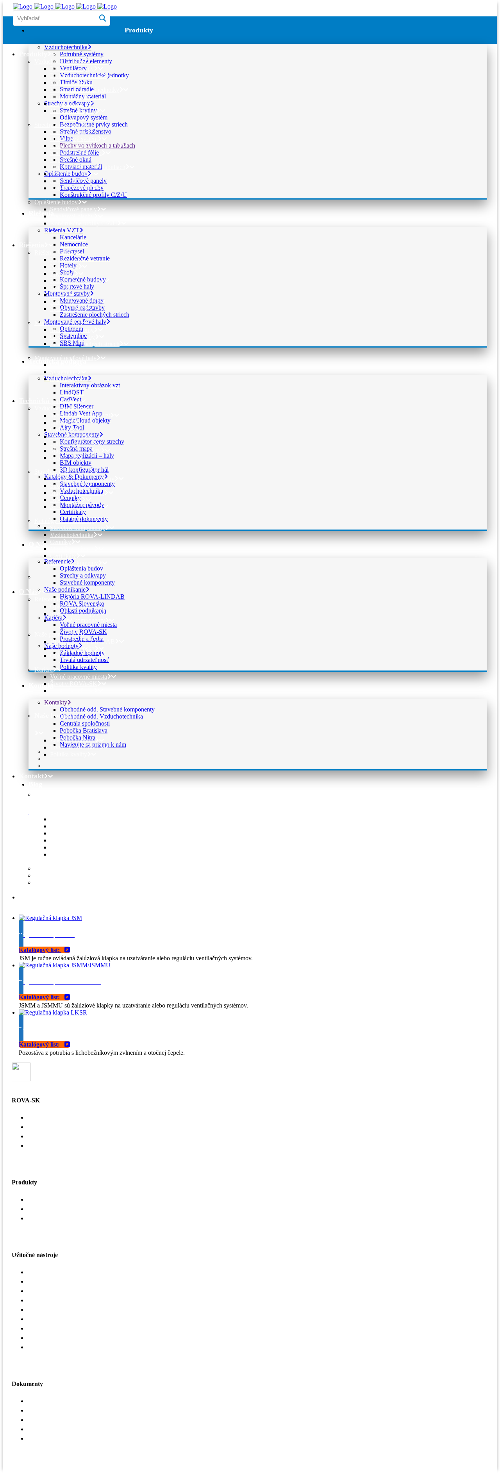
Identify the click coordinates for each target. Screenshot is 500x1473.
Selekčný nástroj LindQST (60, 1281)
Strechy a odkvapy (50, 1209)
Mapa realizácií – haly (54, 1319)
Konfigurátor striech (52, 1272)
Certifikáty (40, 1410)
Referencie (40, 1126)
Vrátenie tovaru (46, 1337)
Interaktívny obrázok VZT (60, 1300)
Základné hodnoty (49, 1136)
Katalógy (38, 1401)
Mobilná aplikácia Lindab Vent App (71, 1291)
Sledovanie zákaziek (52, 1328)
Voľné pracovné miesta (55, 1117)
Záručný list (42, 1438)
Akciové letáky (46, 1429)
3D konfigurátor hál (51, 1347)
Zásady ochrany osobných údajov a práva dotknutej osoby (99, 1145)
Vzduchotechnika (49, 1199)
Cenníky (37, 1419)
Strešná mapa (43, 1309)
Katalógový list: (40, 950)
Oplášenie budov (48, 1218)
